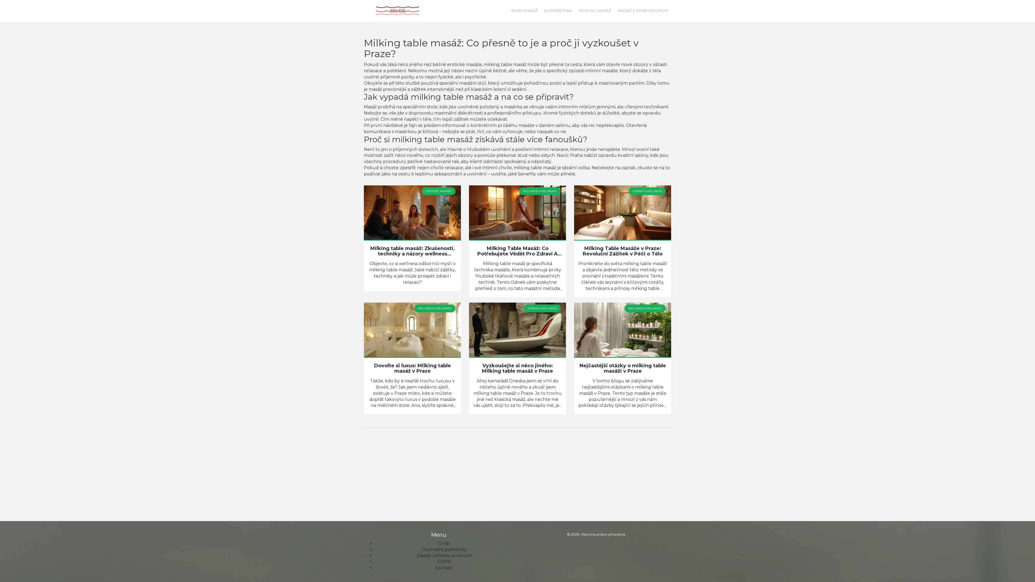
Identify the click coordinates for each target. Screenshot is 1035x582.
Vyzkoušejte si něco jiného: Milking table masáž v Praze (517, 368)
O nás (444, 543)
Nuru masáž (524, 10)
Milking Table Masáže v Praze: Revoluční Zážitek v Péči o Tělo (623, 251)
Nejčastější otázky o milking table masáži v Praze (622, 368)
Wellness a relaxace (540, 191)
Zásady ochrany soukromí (444, 555)
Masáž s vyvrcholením (642, 10)
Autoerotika (558, 10)
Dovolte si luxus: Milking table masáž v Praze (412, 368)
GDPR (444, 561)
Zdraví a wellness (647, 191)
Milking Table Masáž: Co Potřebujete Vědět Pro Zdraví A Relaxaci (517, 251)
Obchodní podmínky (444, 549)
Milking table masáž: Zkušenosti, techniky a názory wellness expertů (412, 251)
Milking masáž (594, 10)
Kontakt (444, 567)
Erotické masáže (438, 191)
